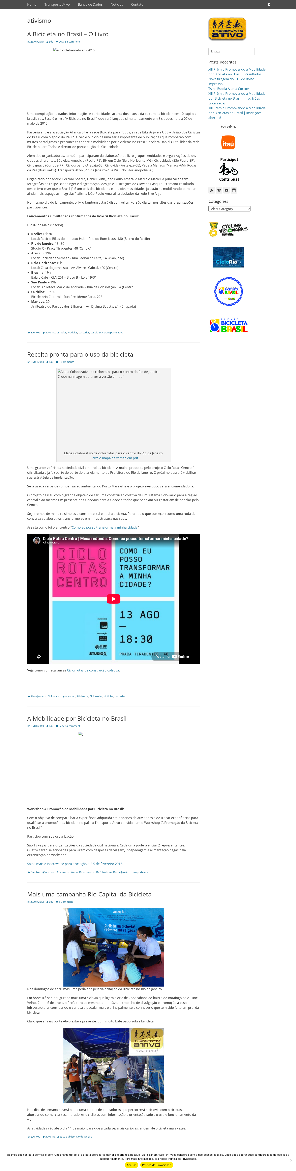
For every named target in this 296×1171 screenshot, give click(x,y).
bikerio (74, 872)
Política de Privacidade (156, 1165)
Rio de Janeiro (121, 872)
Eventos (35, 332)
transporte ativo (113, 332)
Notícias (117, 4)
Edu (51, 41)
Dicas (82, 872)
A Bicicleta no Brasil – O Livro (68, 34)
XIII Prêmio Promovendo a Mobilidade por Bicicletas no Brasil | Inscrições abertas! (237, 113)
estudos (61, 332)
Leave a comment (69, 41)
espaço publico (66, 1136)
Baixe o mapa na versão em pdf (114, 458)
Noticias (72, 332)
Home (31, 4)
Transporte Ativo (57, 4)
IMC (98, 872)
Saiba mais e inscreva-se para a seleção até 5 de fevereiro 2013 (74, 864)
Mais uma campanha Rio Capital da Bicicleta (89, 894)
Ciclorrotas (96, 696)
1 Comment (66, 901)
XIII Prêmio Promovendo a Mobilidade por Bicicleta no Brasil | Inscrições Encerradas (237, 98)
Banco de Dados (90, 4)
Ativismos (82, 696)
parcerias (84, 332)
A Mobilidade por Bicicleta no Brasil (77, 718)
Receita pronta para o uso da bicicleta (80, 354)
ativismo (50, 332)
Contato (137, 4)
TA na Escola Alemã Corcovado (231, 88)
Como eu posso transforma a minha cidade (105, 527)
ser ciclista (97, 332)
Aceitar (131, 1165)
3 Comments (66, 362)
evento (91, 872)
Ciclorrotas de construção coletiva (93, 670)
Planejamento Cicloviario (45, 696)
